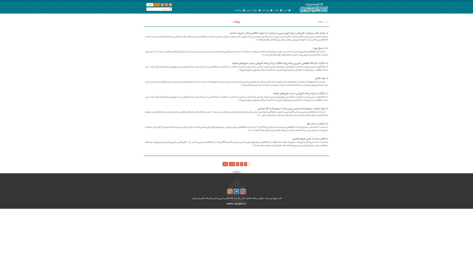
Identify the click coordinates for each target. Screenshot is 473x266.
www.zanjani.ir (236, 203)
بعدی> (232, 164)
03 (242, 164)
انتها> (225, 164)
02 (245, 164)
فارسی (157, 4)
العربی (150, 4)
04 (237, 164)
